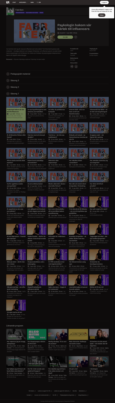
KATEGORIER (22, 2)
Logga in (104, 2)
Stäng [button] (101, 15)
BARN (32, 2)
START (14, 2)
